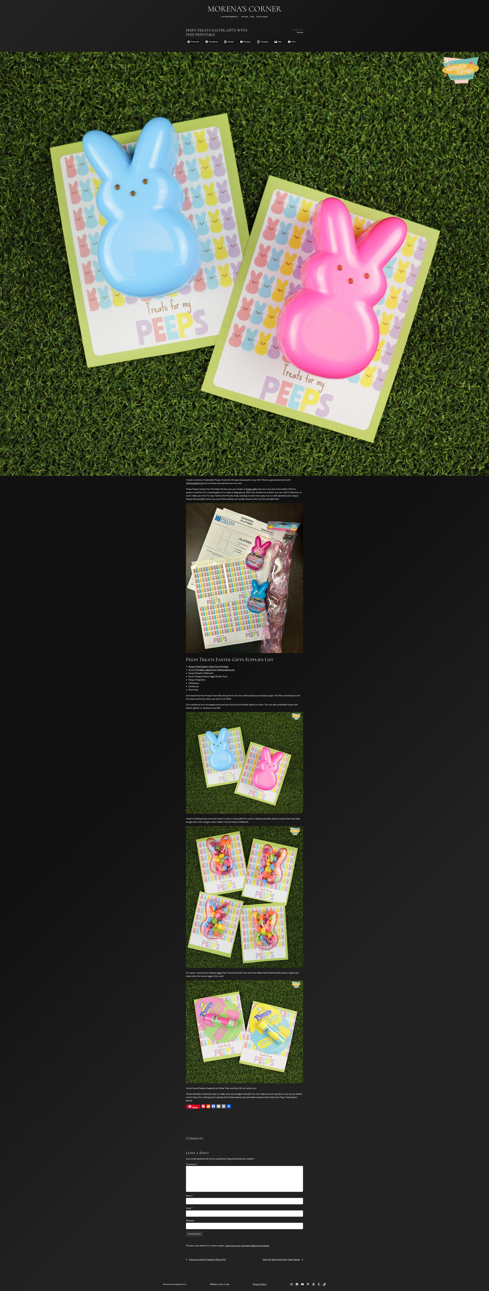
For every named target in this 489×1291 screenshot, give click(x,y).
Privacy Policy (260, 1284)
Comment (192, 1164)
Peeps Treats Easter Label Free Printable (208, 666)
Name (189, 1195)
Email (189, 1208)
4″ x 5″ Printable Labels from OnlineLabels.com (211, 669)
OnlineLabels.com (195, 483)
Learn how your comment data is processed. (247, 1245)
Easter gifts (251, 489)
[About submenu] (238, 16)
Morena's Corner (244, 9)
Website (190, 1220)
